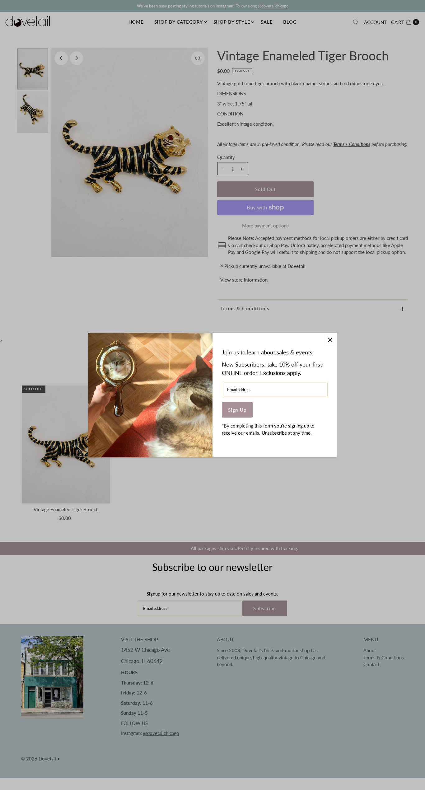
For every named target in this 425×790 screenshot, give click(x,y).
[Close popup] (330, 339)
